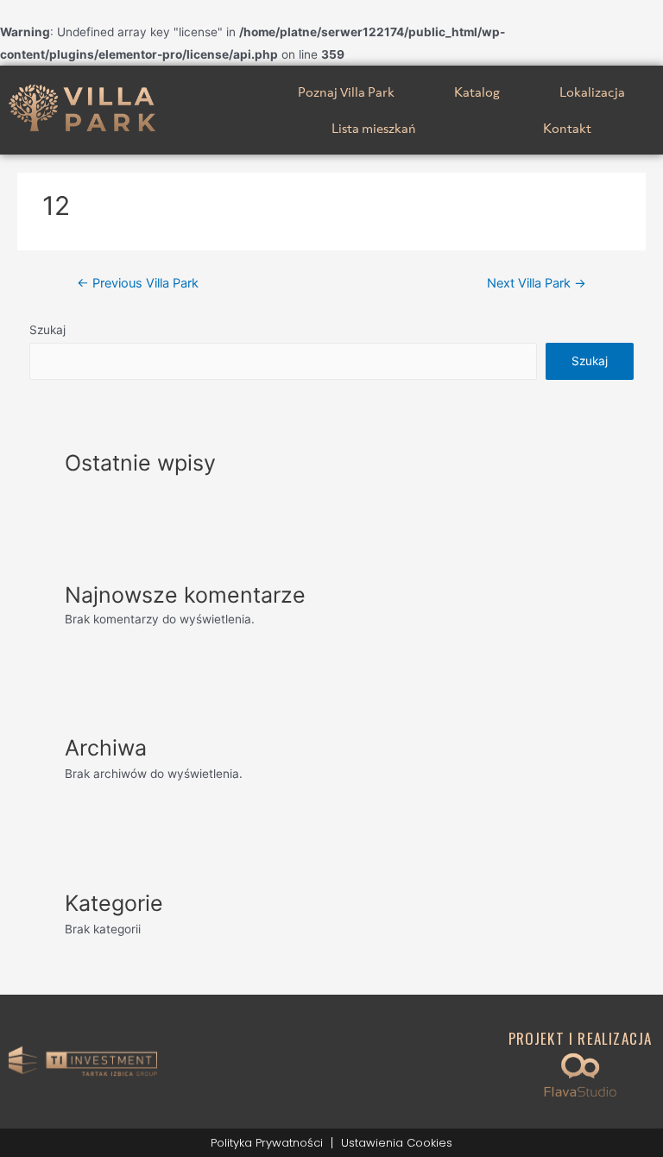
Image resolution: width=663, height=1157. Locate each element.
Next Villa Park (536, 283)
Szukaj (47, 330)
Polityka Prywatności (267, 1143)
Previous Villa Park (138, 283)
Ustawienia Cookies (396, 1143)
